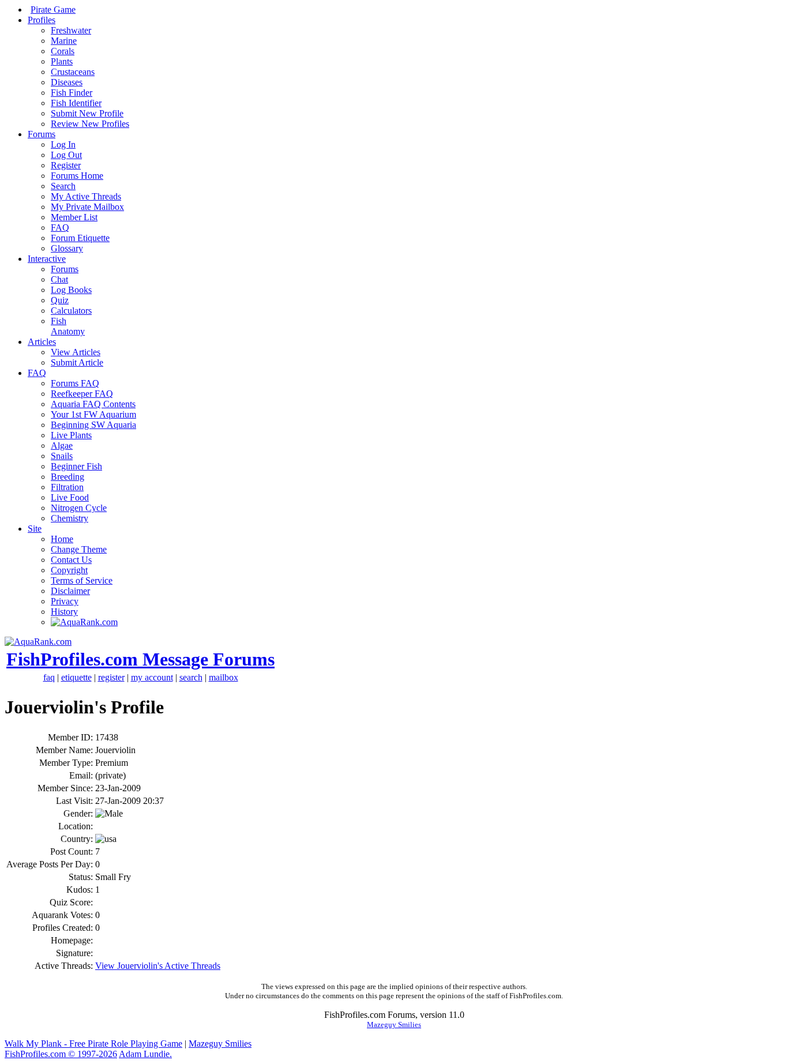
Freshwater (71, 30)
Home (62, 539)
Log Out (66, 155)
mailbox (223, 677)
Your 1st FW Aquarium (93, 414)
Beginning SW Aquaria (93, 425)
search (190, 677)
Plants (62, 61)
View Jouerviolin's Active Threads (157, 966)
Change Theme (79, 549)
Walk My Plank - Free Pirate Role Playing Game (93, 1043)
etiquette (76, 677)
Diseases (66, 82)
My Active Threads (86, 196)
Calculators (71, 310)
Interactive (47, 259)
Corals (62, 51)
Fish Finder (71, 92)
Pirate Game (53, 9)
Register (66, 165)
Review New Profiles (90, 124)
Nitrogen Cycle (79, 508)
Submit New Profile (87, 113)
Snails (62, 456)
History (64, 611)
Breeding (67, 477)
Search (63, 186)
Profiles (41, 20)
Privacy (64, 601)
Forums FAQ (75, 383)
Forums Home (77, 176)
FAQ (60, 227)
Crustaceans (73, 72)
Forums (41, 134)
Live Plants (71, 435)
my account (152, 677)
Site (35, 528)
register (111, 677)
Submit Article (77, 362)
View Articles (75, 352)
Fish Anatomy (68, 326)
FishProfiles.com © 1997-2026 (61, 1054)
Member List (74, 217)
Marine (64, 41)
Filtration (67, 487)
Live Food (70, 497)
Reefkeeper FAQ (82, 393)
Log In (63, 144)
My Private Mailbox (87, 207)
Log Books (71, 290)
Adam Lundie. (145, 1054)
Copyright (69, 570)
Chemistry (69, 518)
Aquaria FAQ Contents (93, 404)
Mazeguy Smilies (394, 1024)
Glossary (67, 248)
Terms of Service (81, 580)
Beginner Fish (76, 466)
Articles (42, 342)
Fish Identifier (76, 103)
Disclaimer (70, 591)
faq (49, 677)
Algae (62, 445)
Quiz (60, 300)
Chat (59, 279)
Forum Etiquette (80, 238)
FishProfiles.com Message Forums (140, 659)
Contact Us (71, 560)
